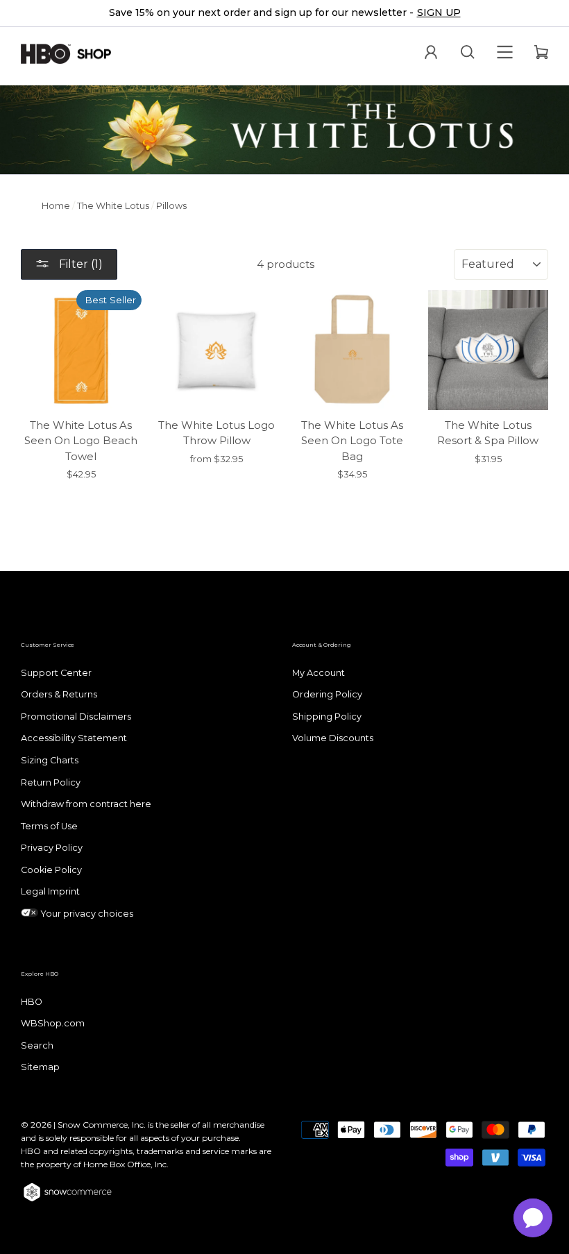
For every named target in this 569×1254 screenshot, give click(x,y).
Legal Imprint (50, 891)
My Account (318, 673)
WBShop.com (53, 1023)
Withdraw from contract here (86, 804)
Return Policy (50, 782)
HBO (31, 1002)
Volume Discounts (332, 738)
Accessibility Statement (74, 738)
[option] (284, 13)
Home (56, 206)
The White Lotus (113, 206)
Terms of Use (49, 826)
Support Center (56, 673)
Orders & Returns (59, 694)
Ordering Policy (327, 694)
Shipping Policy (327, 716)
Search (37, 1045)
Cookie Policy (51, 870)
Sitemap (40, 1067)
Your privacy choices (85, 913)
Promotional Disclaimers (76, 716)
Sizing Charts (49, 760)
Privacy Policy (52, 847)
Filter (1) (79, 264)
